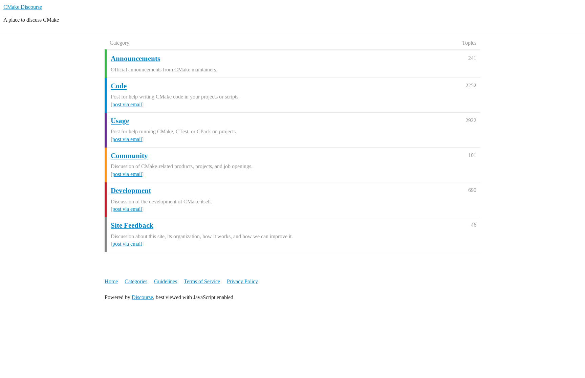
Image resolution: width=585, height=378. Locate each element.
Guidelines (165, 281)
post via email (127, 104)
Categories (136, 281)
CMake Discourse (22, 7)
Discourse (142, 297)
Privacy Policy (242, 281)
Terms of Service (202, 281)
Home (111, 281)
